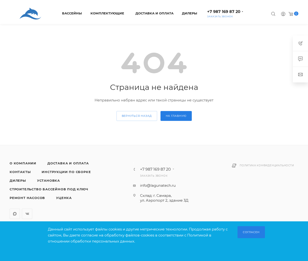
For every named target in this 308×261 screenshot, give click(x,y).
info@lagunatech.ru (158, 185)
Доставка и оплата (68, 163)
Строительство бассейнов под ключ (49, 189)
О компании (23, 163)
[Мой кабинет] (283, 15)
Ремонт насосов (27, 198)
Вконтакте (27, 214)
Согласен (251, 232)
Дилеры (18, 180)
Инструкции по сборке (66, 172)
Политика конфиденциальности (267, 165)
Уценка (64, 198)
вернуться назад (137, 116)
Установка (48, 180)
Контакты (20, 172)
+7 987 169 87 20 (223, 11)
